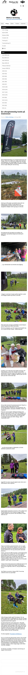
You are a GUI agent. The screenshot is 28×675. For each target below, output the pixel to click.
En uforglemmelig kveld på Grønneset (13, 113)
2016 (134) (4, 94)
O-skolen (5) (5, 37)
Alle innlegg (5, 30)
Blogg (7, 23)
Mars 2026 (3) (5, 63)
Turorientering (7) (6, 43)
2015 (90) (4, 97)
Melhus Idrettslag (9, 117)
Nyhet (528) (5, 32)
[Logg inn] (23, 6)
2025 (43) (4, 71)
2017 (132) (4, 92)
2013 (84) (4, 102)
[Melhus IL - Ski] (14, 2)
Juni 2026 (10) (5, 55)
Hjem (2, 23)
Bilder (12, 23)
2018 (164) (4, 89)
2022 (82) (4, 79)
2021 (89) (4, 81)
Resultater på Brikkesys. (16, 633)
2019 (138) (4, 86)
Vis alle (4, 45)
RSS (4, 48)
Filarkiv (17, 23)
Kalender (23, 23)
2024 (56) (4, 73)
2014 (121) (4, 100)
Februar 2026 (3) (6, 65)
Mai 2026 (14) (5, 57)
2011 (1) (4, 108)
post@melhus (18, 671)
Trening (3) (4, 40)
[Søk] (21, 6)
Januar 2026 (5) (6, 68)
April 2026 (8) (5, 60)
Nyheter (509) (5, 35)
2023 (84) (4, 76)
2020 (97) (4, 84)
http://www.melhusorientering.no (14, 19)
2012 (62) (4, 105)
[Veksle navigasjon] (25, 6)
